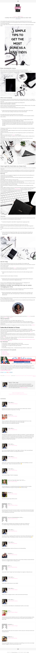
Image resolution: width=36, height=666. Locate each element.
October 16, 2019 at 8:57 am (12, 531)
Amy (9, 611)
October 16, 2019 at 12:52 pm (13, 505)
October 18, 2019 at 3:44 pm (12, 416)
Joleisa (10, 414)
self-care (13, 134)
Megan (9, 492)
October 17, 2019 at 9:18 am (12, 445)
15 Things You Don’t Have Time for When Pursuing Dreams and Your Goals (18, 394)
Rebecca (10, 636)
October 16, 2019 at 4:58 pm (12, 493)
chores (15, 267)
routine (21, 375)
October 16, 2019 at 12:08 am (12, 612)
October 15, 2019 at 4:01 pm (12, 638)
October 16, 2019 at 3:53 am (12, 567)
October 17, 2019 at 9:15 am (12, 470)
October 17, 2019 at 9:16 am (12, 457)
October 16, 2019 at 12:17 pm (13, 518)
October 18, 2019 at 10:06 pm (13, 403)
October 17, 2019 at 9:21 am (12, 429)
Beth (9, 565)
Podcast (9, 375)
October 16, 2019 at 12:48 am (12, 589)
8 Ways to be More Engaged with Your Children (18, 392)
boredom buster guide (23, 387)
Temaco (28, 652)
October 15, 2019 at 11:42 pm (13, 625)
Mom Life (6, 375)
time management (29, 375)
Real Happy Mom (18, 8)
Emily (9, 503)
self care (24, 375)
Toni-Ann (10, 402)
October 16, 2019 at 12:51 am (12, 578)
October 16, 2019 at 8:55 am (12, 543)
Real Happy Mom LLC (14, 652)
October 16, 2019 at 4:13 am (12, 554)
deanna (10, 553)
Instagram (10, 317)
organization (17, 375)
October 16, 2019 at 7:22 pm (12, 481)
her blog (28, 316)
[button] (18, 1)
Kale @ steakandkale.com (15, 517)
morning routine (17, 188)
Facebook (5, 317)
